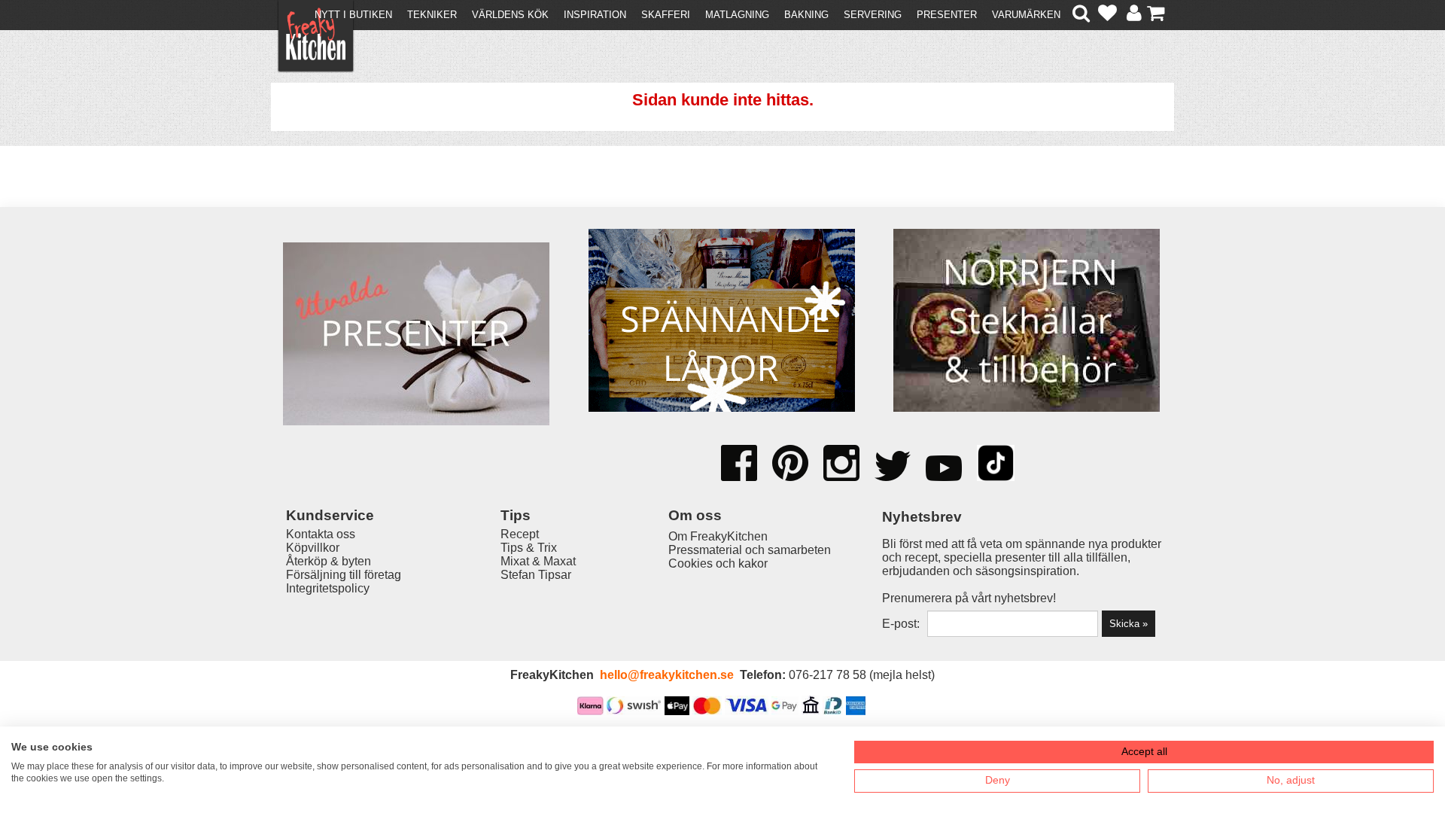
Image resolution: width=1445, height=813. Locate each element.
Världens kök (510, 14)
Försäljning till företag (343, 574)
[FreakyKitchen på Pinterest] (790, 464)
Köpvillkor (312, 547)
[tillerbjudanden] (416, 232)
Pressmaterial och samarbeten (749, 550)
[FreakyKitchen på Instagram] (841, 464)
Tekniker (432, 14)
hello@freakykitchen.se (667, 674)
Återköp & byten (328, 561)
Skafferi (665, 14)
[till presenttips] (416, 335)
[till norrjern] (1026, 322)
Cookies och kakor (718, 563)
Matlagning (737, 14)
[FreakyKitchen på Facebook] (739, 458)
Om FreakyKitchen (718, 536)
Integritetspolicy (328, 588)
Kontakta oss (320, 534)
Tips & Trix (528, 547)
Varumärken (1026, 14)
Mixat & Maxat (538, 561)
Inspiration (595, 14)
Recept (519, 534)
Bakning (806, 14)
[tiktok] (995, 464)
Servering (873, 14)
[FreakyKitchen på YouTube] (943, 470)
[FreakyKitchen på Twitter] (892, 467)
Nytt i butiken (353, 14)
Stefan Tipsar (535, 574)
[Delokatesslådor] (721, 322)
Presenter (947, 14)
